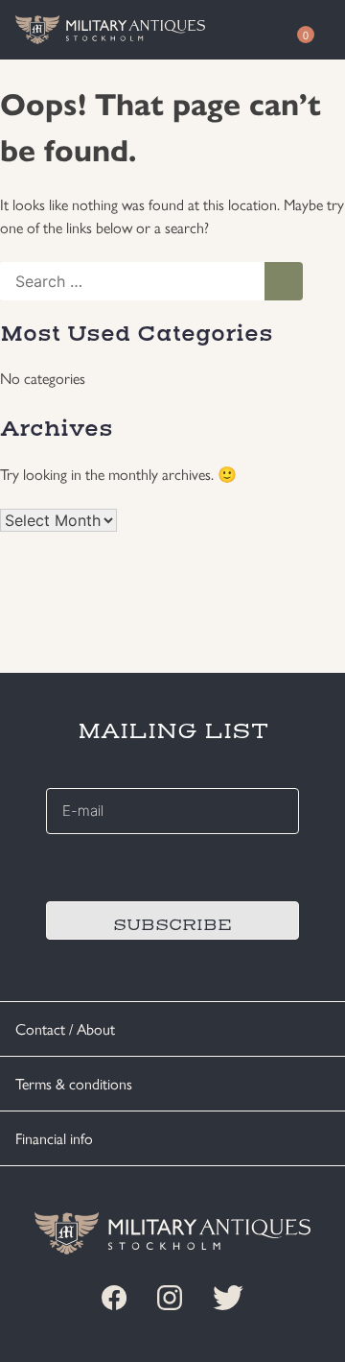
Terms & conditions (73, 1083)
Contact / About (65, 1028)
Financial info (54, 1138)
